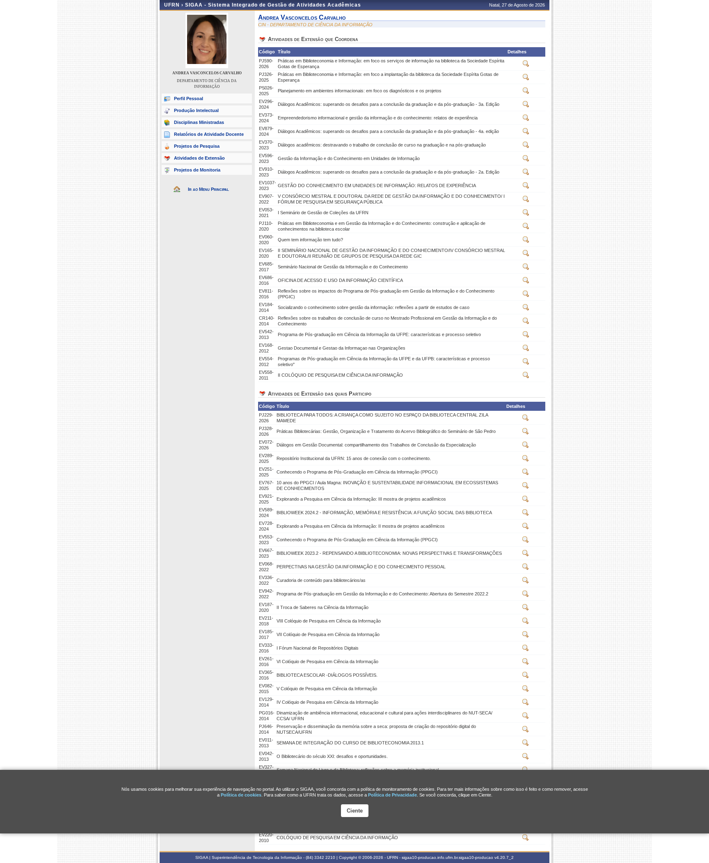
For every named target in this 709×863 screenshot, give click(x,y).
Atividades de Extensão (199, 158)
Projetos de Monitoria (197, 169)
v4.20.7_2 (504, 857)
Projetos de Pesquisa (197, 146)
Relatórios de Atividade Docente (209, 134)
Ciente (355, 811)
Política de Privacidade (392, 794)
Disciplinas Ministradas (199, 122)
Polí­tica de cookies (241, 794)
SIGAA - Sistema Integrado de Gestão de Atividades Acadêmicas (273, 5)
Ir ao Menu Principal (208, 189)
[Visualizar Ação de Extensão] (526, 65)
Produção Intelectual (196, 110)
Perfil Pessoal (188, 98)
